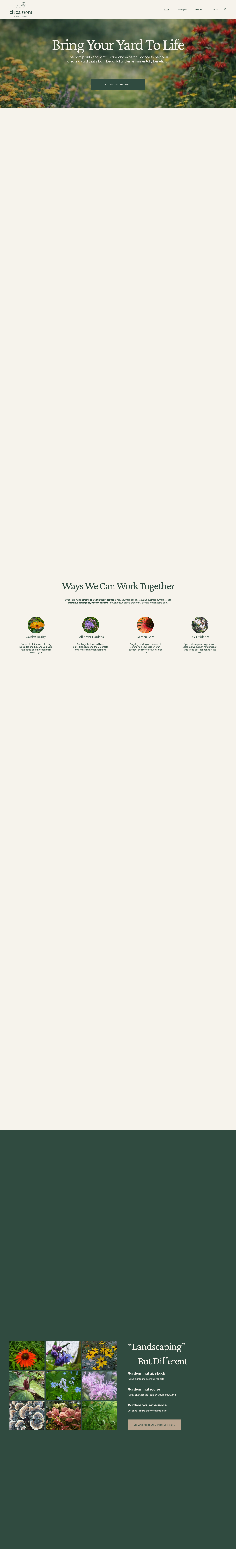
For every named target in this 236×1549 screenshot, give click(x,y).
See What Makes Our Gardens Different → (154, 1424)
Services (198, 9)
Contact (214, 9)
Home (166, 9)
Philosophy (182, 9)
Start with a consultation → (118, 84)
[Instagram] (225, 9)
